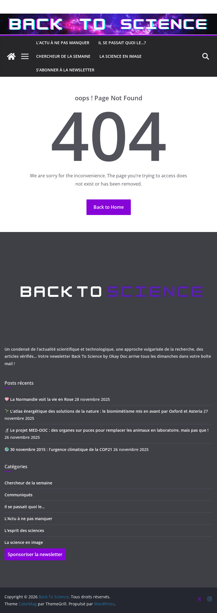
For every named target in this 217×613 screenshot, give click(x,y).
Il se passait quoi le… (25, 506)
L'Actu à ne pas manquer (28, 518)
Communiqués (18, 494)
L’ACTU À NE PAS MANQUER (62, 42)
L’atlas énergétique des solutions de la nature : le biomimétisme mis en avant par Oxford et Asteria (105, 411)
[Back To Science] (108, 17)
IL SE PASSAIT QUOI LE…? (122, 42)
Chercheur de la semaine (28, 483)
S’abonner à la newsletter (65, 70)
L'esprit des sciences (24, 530)
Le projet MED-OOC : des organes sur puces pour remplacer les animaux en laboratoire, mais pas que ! (109, 430)
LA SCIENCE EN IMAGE (120, 56)
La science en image (24, 542)
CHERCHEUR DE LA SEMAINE (63, 56)
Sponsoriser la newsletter (35, 554)
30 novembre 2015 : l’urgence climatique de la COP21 (60, 449)
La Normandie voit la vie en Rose (41, 399)
